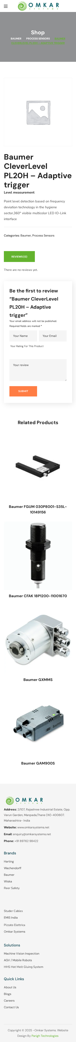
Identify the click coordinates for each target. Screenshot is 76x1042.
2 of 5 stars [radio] (18, 354)
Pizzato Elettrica (14, 925)
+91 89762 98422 (26, 841)
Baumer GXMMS (38, 679)
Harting (9, 861)
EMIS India (11, 917)
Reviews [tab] (19, 256)
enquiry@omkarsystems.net (32, 834)
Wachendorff (12, 868)
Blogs (7, 994)
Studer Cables (13, 911)
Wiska (8, 881)
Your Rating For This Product (27, 346)
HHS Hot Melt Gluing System (23, 967)
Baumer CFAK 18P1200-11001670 (38, 596)
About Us (10, 987)
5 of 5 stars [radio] (34, 354)
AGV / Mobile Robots (18, 960)
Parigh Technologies (45, 1036)
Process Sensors (38, 38)
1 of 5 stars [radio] (13, 354)
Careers (9, 1001)
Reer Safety (12, 888)
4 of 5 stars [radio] (29, 354)
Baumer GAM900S (38, 763)
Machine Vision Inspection (21, 953)
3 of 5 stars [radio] (23, 354)
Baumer (16, 38)
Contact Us (11, 1007)
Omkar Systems (14, 932)
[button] (70, 6)
